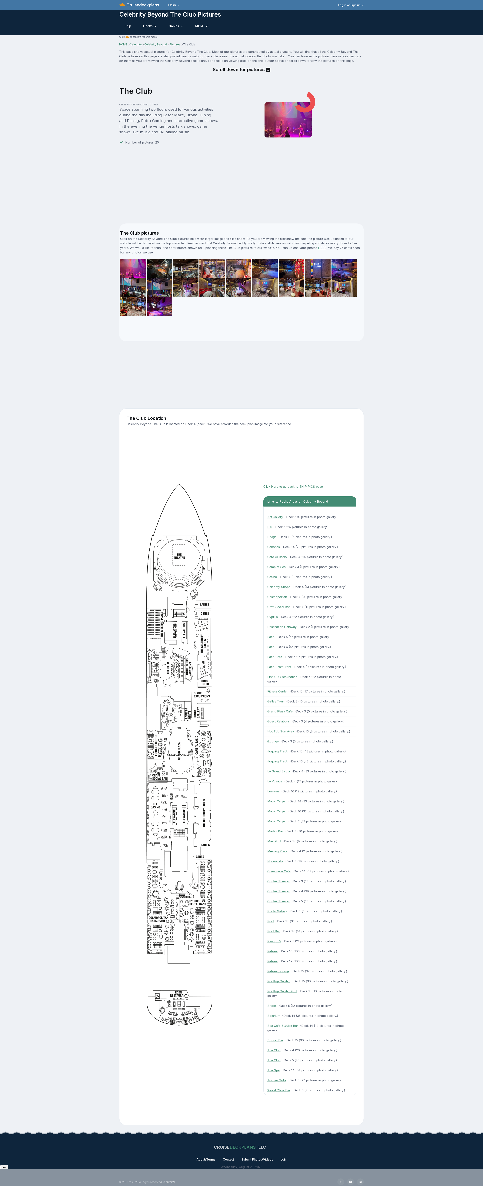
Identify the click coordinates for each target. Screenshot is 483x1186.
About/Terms (205, 1159)
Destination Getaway (282, 627)
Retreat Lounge (278, 971)
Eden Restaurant (279, 667)
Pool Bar (273, 931)
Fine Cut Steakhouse (282, 677)
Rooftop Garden (278, 981)
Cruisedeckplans (142, 4)
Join (284, 1159)
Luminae (273, 791)
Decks (148, 26)
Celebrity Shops (278, 587)
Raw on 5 (274, 941)
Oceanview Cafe (279, 871)
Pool (270, 921)
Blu (269, 527)
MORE (199, 26)
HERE (322, 248)
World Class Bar (278, 1090)
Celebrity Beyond (155, 44)
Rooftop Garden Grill (282, 991)
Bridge (271, 537)
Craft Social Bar (278, 607)
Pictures (175, 44)
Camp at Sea (276, 567)
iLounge (273, 741)
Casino (272, 577)
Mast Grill (274, 841)
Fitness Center (277, 691)
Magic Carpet (276, 801)
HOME (123, 44)
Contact (228, 1159)
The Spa (273, 1070)
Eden (271, 637)
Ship (128, 26)
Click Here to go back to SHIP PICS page (293, 486)
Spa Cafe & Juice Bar (282, 1026)
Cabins (174, 26)
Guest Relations (278, 721)
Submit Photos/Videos (257, 1159)
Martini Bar (275, 831)
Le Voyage (274, 781)
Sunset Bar (275, 1040)
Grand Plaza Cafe (280, 711)
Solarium (273, 1016)
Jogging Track (277, 751)
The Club (274, 1050)
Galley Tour (275, 701)
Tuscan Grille (276, 1080)
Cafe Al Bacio (277, 557)
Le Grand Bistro (278, 771)
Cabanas (273, 547)
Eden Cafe (274, 657)
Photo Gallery (277, 911)
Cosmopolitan (277, 597)
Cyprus (272, 617)
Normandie (275, 861)
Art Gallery (275, 517)
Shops (272, 1006)
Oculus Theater (278, 881)
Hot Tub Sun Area (280, 731)
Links (172, 5)
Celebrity (136, 44)
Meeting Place (277, 851)
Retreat (272, 951)
